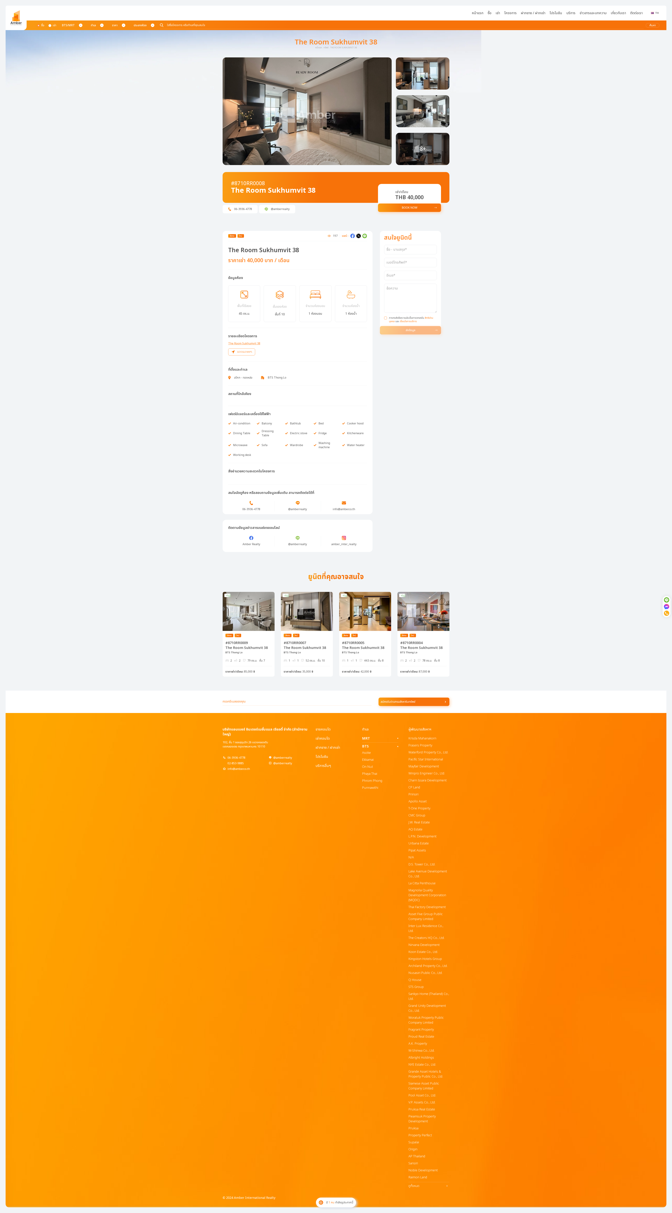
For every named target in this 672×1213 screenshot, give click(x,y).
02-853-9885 (235, 763)
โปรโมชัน (556, 13)
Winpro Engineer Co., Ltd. (426, 773)
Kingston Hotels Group (425, 959)
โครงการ (510, 13)
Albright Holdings (421, 1057)
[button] (307, 111)
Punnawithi (370, 787)
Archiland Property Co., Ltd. (428, 966)
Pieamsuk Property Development (422, 1119)
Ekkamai (368, 759)
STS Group (416, 987)
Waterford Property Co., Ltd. (428, 752)
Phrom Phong (372, 780)
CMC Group (416, 815)
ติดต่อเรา (636, 13)
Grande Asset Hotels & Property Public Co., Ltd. (425, 1074)
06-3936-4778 (236, 758)
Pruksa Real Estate (421, 1109)
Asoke (366, 752)
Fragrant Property (421, 1029)
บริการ (570, 13)
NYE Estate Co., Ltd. (422, 1064)
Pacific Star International (425, 759)
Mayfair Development (423, 766)
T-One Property (419, 808)
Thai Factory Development (427, 907)
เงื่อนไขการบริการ (408, 321)
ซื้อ (489, 13)
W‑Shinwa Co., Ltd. (421, 1050)
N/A (411, 857)
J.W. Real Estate (419, 822)
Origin (412, 1149)
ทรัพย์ (326, 47)
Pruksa (413, 1128)
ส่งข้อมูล (410, 330)
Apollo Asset (417, 801)
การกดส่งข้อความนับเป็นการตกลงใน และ (411, 319)
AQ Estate (415, 829)
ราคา (115, 25)
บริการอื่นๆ (323, 765)
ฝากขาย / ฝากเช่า (533, 13)
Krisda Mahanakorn (422, 738)
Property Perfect (420, 1135)
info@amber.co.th (238, 769)
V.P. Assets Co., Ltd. (422, 1102)
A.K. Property (417, 1043)
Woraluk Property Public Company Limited (426, 1020)
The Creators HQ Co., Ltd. (426, 938)
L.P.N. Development (422, 836)
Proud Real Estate (421, 1036)
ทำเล (93, 25)
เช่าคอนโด (323, 738)
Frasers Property (420, 745)
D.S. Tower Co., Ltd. (421, 864)
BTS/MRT (68, 25)
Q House (414, 980)
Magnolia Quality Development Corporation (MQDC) (427, 895)
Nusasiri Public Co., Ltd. (425, 973)
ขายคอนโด (323, 729)
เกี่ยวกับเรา (618, 13)
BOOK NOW (409, 208)
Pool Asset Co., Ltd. (422, 1095)
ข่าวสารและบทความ (593, 13)
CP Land (414, 787)
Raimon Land (417, 1177)
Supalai (413, 1142)
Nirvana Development (424, 945)
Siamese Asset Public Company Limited (423, 1086)
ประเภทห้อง (140, 25)
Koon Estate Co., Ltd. (423, 952)
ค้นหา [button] (652, 25)
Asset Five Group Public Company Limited (425, 916)
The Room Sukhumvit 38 (244, 343)
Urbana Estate (418, 843)
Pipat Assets (417, 850)
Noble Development (423, 1170)
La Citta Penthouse (422, 883)
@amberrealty (282, 758)
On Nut (367, 766)
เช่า (498, 13)
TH (657, 13)
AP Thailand (416, 1156)
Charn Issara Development (427, 780)
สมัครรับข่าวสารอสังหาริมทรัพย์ (398, 702)
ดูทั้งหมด (428, 1186)
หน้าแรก (477, 13)
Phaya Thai (369, 773)
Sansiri (413, 1163)
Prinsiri (413, 794)
